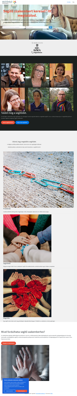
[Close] (27, 379)
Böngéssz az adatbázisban (8, 343)
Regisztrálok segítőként (22, 122)
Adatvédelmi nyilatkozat (40, 393)
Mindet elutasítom (9, 391)
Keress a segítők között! (8, 122)
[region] (15, 386)
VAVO (52, 393)
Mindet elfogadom (21, 391)
